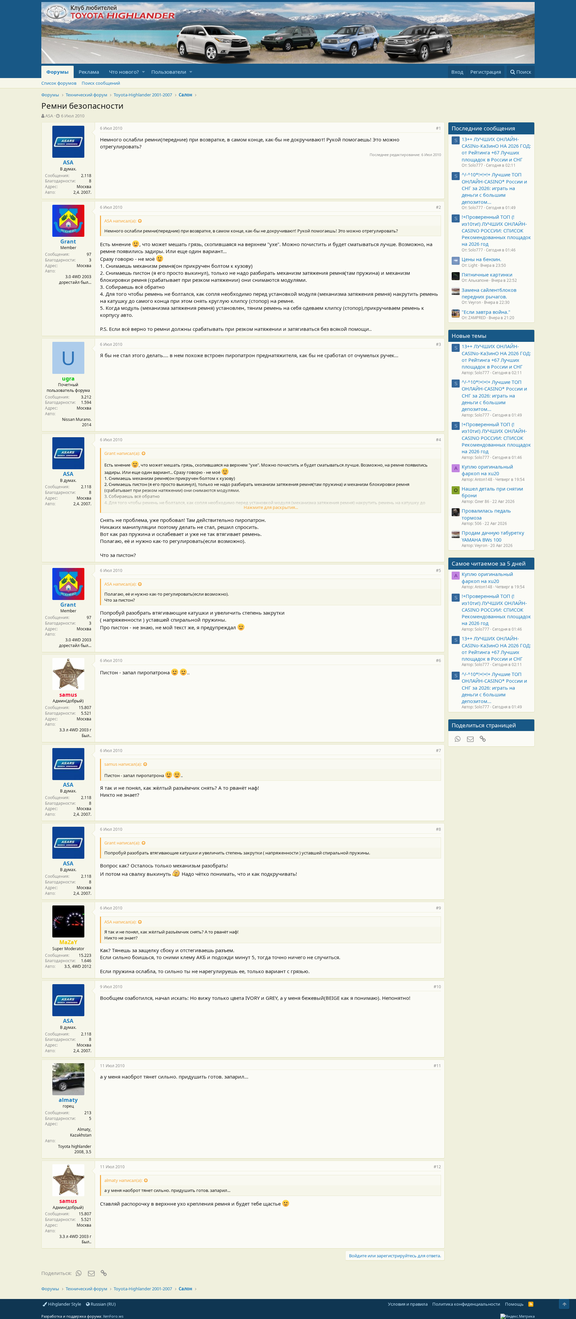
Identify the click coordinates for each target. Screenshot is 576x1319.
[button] (143, 72)
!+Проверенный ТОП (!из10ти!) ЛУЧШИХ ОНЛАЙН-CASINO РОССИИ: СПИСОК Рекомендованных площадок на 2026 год (496, 230)
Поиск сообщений (101, 83)
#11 (437, 1066)
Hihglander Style (64, 1304)
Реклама (89, 71)
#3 (438, 344)
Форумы (57, 71)
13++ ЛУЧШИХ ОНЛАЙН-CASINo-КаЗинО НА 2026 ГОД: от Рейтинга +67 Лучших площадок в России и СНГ (496, 149)
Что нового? (124, 71)
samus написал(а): (123, 764)
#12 (437, 1167)
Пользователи (168, 71)
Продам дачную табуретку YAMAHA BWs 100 (493, 536)
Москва (84, 186)
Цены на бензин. (481, 259)
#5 (438, 570)
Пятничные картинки (487, 274)
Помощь (514, 1304)
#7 (438, 750)
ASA (49, 116)
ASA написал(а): (120, 221)
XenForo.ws (113, 1316)
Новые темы (469, 336)
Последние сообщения (483, 128)
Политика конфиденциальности (466, 1304)
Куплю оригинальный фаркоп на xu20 (487, 470)
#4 (438, 440)
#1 (438, 128)
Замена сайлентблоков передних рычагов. (489, 293)
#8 (438, 829)
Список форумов (58, 83)
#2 (438, 207)
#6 (438, 660)
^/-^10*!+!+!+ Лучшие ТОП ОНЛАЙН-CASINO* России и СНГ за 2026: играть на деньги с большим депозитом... (494, 188)
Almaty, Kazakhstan (80, 1132)
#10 (437, 987)
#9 (438, 908)
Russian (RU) (103, 1304)
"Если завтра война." (486, 311)
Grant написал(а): (122, 453)
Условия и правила (408, 1304)
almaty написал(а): (123, 1180)
